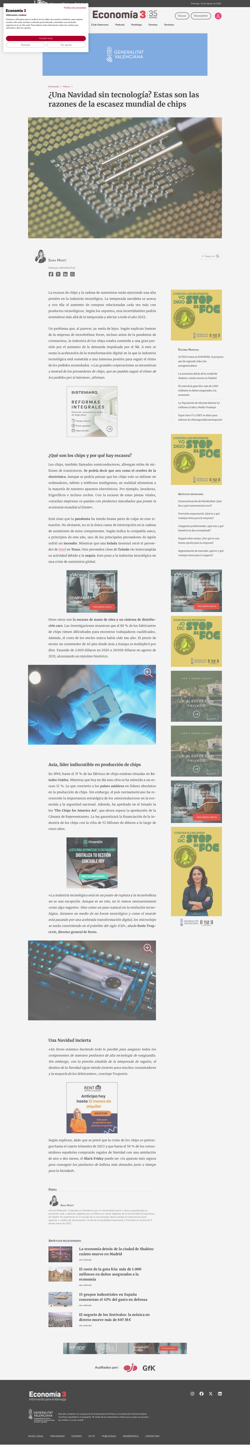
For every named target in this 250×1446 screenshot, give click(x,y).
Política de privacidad (75, 7)
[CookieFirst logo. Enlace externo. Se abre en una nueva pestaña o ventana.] (16, 10)
